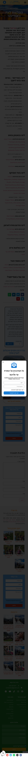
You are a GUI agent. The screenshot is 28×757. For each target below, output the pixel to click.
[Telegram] (10, 755)
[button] (3, 362)
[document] (14, 378)
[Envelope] (7, 755)
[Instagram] (17, 755)
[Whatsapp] (14, 755)
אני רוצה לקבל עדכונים (17, 389)
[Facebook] (21, 755)
